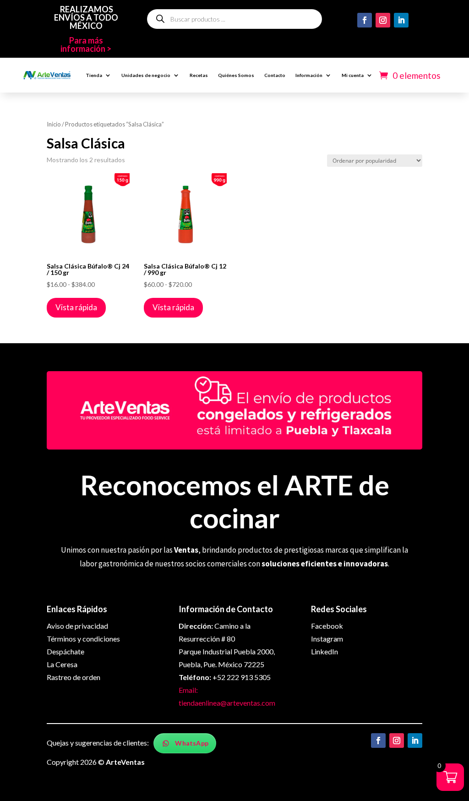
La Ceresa (62, 664)
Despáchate (65, 651)
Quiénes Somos (236, 75)
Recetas (199, 75)
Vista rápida (76, 307)
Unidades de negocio (145, 75)
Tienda (94, 75)
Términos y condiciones (83, 638)
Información (308, 75)
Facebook (327, 625)
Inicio (54, 124)
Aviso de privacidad (77, 625)
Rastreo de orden (73, 677)
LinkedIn (324, 651)
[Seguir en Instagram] (383, 20)
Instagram (327, 638)
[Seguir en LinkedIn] (401, 20)
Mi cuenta (353, 75)
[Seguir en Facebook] (364, 20)
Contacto (274, 75)
